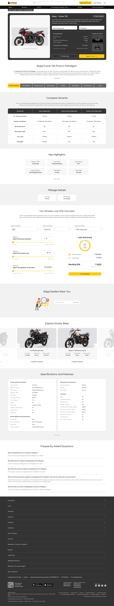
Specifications (88, 85)
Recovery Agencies (95, 594)
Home (10, 10)
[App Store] (49, 585)
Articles (80, 7)
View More (57, 78)
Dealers (63, 85)
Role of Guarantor (13, 571)
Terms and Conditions (63, 592)
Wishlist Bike (65, 56)
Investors (10, 538)
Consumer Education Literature (68, 594)
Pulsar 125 (19, 10)
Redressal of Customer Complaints (17, 544)
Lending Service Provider (14, 577)
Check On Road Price (98, 7)
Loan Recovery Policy (101, 592)
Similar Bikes (75, 85)
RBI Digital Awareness (14, 560)
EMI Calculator (51, 85)
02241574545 (77, 587)
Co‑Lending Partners (76, 577)
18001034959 (67, 584)
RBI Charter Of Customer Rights (16, 566)
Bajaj (14, 10)
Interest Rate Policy (90, 592)
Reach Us (104, 594)
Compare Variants (14, 85)
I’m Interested (85, 274)
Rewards (10, 549)
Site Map (81, 592)
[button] (23, 48)
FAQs (100, 85)
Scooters (24, 7)
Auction (26, 577)
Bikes (10, 7)
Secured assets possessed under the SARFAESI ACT (44, 577)
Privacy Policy (74, 592)
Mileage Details (38, 85)
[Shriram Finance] (12, 2)
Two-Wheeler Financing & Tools (59, 7)
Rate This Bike (99, 16)
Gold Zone (11, 511)
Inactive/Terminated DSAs (83, 594)
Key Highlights (26, 85)
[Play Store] (37, 584)
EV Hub (39, 7)
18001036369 (67, 585)
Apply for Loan (90, 56)
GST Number (65, 577)
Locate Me (76, 302)
